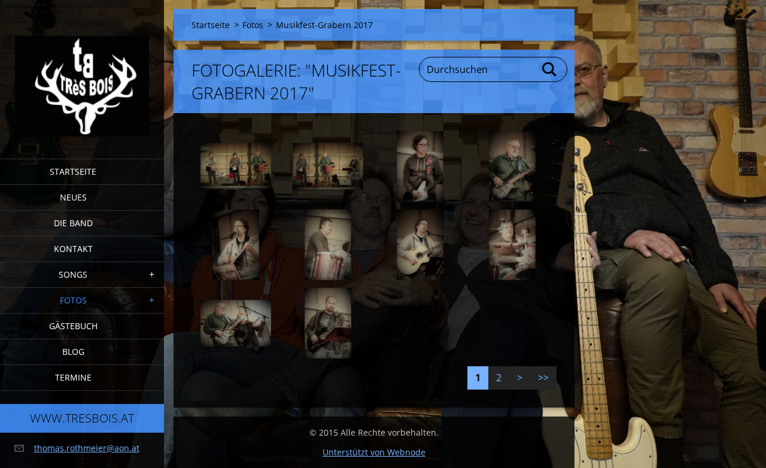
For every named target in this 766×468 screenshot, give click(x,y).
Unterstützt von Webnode (374, 452)
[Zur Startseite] (82, 72)
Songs (73, 274)
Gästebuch (73, 326)
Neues (73, 197)
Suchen (550, 69)
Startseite (73, 171)
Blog (73, 351)
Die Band (73, 223)
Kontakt (73, 248)
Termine (73, 377)
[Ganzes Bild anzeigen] (235, 166)
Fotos (73, 300)
